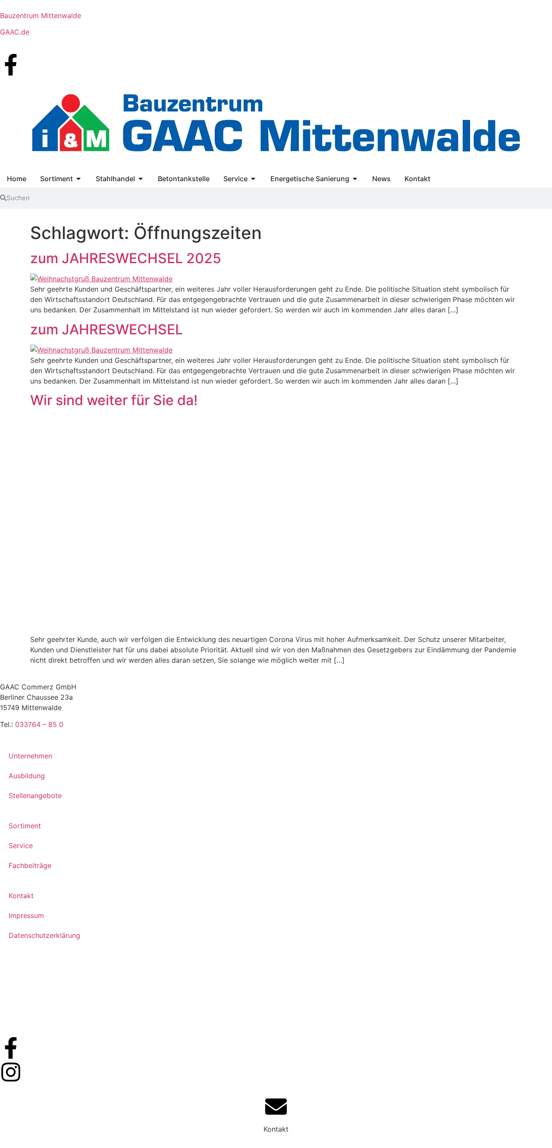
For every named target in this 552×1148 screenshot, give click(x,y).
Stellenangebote (35, 795)
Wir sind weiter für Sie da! (114, 400)
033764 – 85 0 (39, 724)
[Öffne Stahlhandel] (140, 178)
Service (21, 845)
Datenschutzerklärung (44, 935)
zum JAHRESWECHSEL (106, 329)
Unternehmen (30, 756)
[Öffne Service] (253, 178)
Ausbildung (27, 775)
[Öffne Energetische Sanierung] (354, 178)
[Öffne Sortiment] (78, 178)
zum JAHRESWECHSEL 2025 (125, 258)
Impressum (26, 915)
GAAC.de (14, 32)
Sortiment (25, 825)
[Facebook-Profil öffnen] (11, 64)
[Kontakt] (276, 1106)
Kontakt (21, 895)
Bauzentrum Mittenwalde (40, 15)
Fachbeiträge (30, 865)
